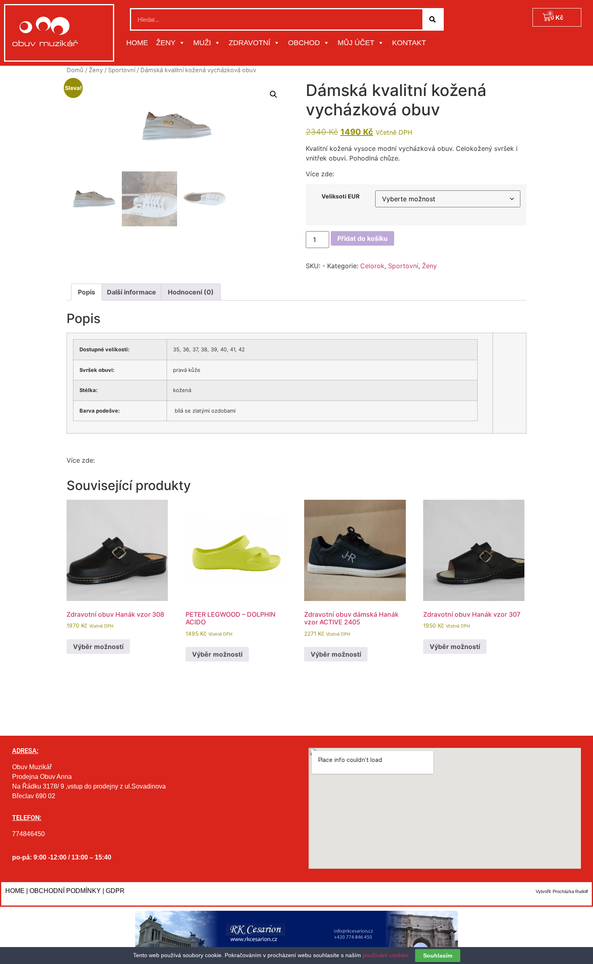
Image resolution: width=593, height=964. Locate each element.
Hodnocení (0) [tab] (191, 292)
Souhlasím (437, 955)
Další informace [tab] (131, 292)
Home (137, 43)
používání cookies (386, 955)
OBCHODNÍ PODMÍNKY (65, 890)
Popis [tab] (86, 292)
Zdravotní (249, 43)
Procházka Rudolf (570, 891)
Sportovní (121, 70)
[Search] (432, 19)
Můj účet (356, 43)
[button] (273, 94)
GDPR (115, 890)
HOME (15, 890)
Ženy (165, 43)
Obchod (304, 43)
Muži (202, 43)
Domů (75, 70)
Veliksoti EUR (340, 196)
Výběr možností (98, 647)
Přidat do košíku (362, 238)
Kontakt (409, 43)
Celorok (372, 266)
